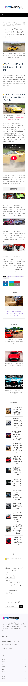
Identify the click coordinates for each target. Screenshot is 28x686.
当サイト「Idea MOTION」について (11, 641)
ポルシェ (8, 587)
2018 (14, 666)
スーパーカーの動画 (19, 276)
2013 (14, 678)
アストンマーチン (10, 575)
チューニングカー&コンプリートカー (13, 583)
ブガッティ (18, 585)
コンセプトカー (10, 580)
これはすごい (10, 276)
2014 (14, 676)
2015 (14, 674)
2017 (14, 669)
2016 (14, 671)
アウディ (8, 572)
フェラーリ (11, 22)
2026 (14, 659)
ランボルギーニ (10, 593)
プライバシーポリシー (7, 648)
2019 (14, 664)
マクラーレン (17, 587)
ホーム (5, 22)
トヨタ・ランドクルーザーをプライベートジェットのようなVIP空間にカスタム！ (14, 313)
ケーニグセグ (9, 577)
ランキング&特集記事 (11, 590)
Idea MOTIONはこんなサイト (9, 644)
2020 (14, 662)
